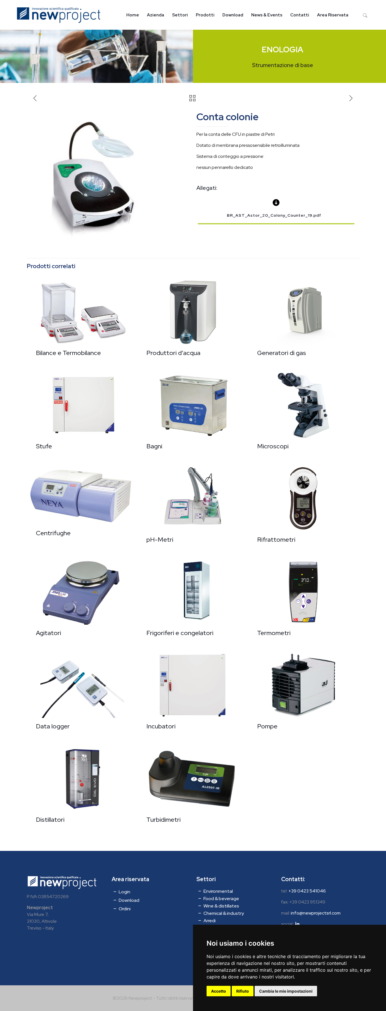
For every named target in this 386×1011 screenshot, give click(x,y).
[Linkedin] (297, 924)
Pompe (267, 726)
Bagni (154, 446)
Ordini (124, 909)
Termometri (273, 633)
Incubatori (160, 726)
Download (128, 900)
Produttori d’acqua (173, 353)
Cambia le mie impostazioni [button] (286, 991)
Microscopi (273, 446)
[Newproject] (58, 15)
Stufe (44, 446)
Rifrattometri (276, 539)
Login (124, 892)
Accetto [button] (218, 991)
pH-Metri (159, 539)
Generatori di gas (281, 353)
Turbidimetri (163, 820)
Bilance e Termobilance (68, 353)
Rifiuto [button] (242, 991)
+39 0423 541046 (307, 891)
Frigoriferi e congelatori (179, 633)
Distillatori (50, 820)
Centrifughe (53, 533)
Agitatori (48, 633)
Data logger (53, 726)
